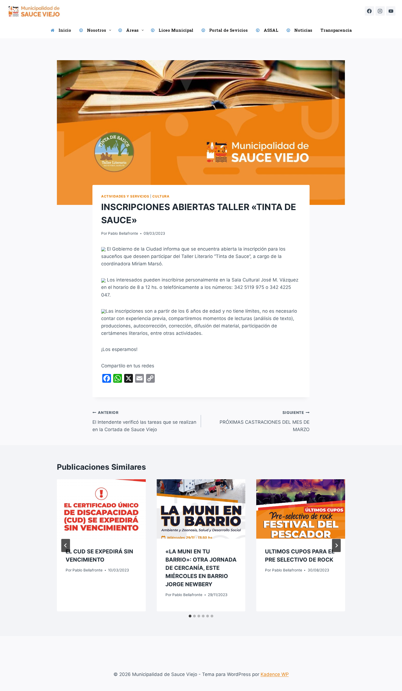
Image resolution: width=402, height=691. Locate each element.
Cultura (160, 196)
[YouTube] (390, 11)
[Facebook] (369, 11)
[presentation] (101, 508)
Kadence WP (275, 674)
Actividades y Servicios (125, 196)
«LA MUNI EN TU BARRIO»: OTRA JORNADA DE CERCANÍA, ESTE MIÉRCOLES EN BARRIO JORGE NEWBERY (201, 568)
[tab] (190, 616)
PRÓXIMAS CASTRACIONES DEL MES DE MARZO (265, 421)
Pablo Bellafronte (123, 233)
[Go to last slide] (65, 545)
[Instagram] (380, 11)
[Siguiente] (336, 545)
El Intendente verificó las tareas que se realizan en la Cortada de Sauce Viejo (144, 421)
